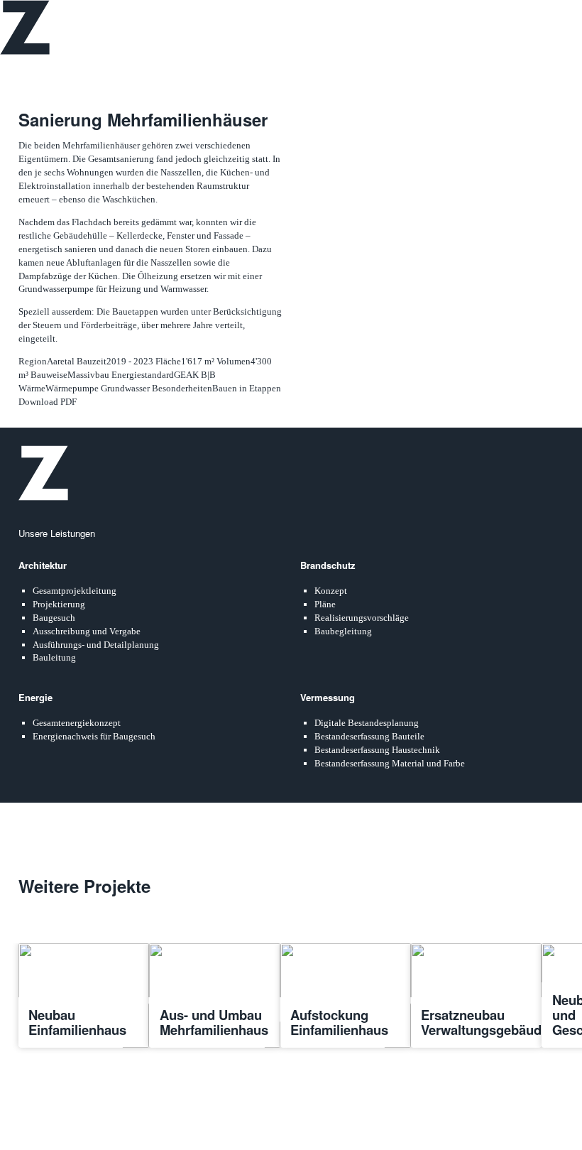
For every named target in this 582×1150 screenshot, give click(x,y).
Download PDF (47, 401)
